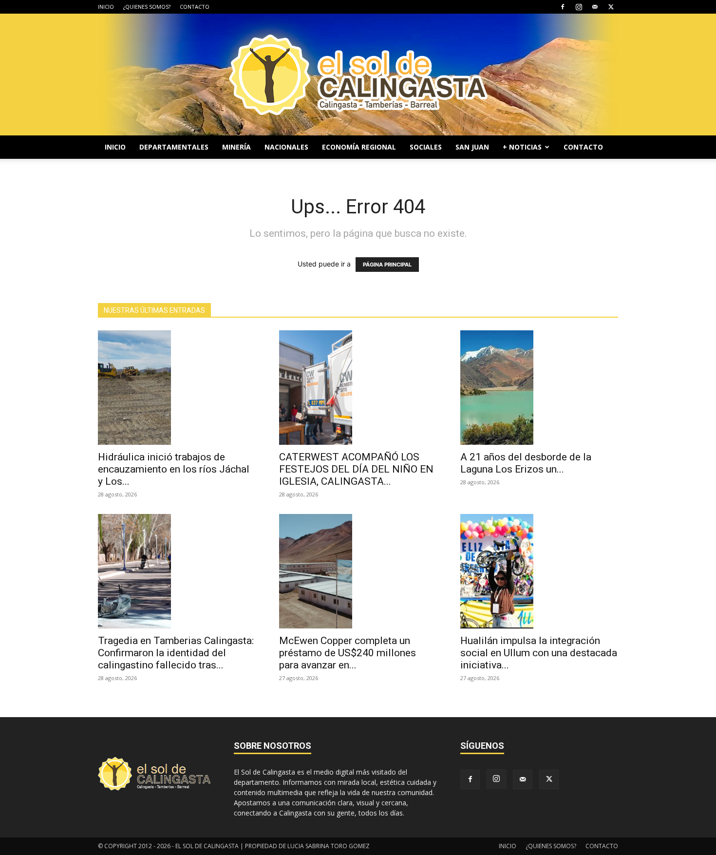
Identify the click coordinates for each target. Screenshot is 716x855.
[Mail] (594, 7)
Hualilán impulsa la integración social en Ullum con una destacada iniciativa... (538, 653)
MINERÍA (236, 147)
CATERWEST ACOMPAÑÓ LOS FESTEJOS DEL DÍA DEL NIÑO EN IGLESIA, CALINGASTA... (356, 469)
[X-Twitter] (610, 7)
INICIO (106, 6)
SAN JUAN (472, 147)
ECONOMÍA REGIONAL (359, 147)
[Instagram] (578, 7)
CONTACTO (194, 6)
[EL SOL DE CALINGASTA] (358, 74)
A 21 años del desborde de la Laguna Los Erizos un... (525, 463)
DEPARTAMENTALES (173, 147)
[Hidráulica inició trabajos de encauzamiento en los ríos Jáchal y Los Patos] (177, 387)
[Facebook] (562, 7)
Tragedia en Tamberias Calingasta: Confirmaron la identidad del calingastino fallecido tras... (176, 653)
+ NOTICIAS (522, 147)
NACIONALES (286, 147)
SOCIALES (426, 147)
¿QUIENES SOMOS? (146, 6)
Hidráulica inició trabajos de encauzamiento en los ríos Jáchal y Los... (173, 469)
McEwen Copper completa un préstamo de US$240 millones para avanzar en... (347, 653)
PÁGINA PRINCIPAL (387, 264)
